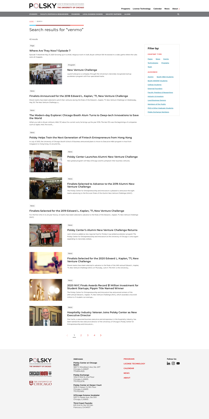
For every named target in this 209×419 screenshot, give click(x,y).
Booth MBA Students (165, 77)
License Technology (142, 9)
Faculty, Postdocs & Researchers (54, 14)
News (166, 9)
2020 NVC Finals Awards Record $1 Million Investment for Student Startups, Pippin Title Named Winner (102, 287)
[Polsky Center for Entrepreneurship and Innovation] (56, 6)
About (175, 9)
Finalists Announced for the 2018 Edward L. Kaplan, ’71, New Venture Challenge (78, 96)
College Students (154, 85)
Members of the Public (157, 104)
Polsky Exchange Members (158, 112)
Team (150, 67)
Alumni (127, 14)
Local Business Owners (93, 14)
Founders (75, 14)
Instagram (173, 363)
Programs (125, 9)
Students (33, 14)
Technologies (153, 63)
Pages (150, 59)
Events (166, 59)
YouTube (178, 363)
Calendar (157, 9)
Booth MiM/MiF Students (157, 81)
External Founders (155, 89)
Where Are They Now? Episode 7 (50, 50)
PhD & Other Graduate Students (160, 108)
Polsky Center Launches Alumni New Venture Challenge (102, 156)
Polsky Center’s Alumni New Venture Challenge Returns (102, 230)
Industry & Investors (155, 96)
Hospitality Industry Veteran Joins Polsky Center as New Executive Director (102, 314)
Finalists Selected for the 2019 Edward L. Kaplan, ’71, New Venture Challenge (76, 210)
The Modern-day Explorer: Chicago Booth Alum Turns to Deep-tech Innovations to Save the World (84, 117)
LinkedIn (168, 363)
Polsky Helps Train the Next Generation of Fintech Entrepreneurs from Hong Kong (80, 137)
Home (31, 21)
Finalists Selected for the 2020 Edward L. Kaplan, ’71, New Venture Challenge (103, 260)
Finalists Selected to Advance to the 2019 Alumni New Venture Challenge (101, 185)
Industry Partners (113, 14)
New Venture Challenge (82, 69)
